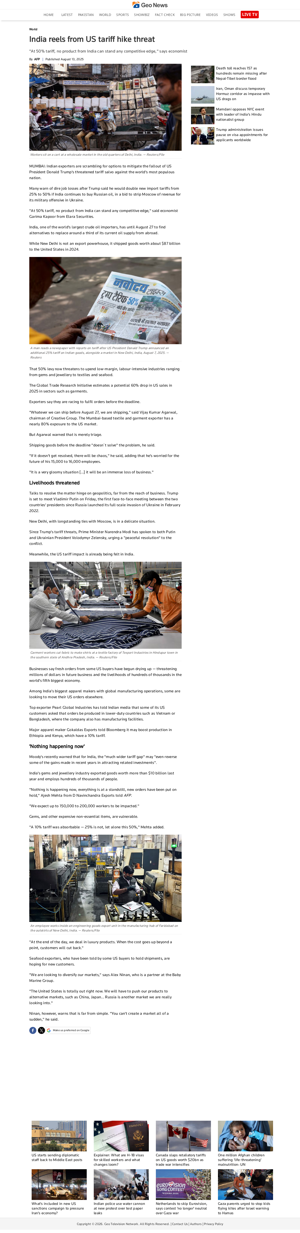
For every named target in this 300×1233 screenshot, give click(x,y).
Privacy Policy (213, 1224)
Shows (229, 14)
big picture (190, 14)
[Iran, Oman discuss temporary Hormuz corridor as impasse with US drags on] (202, 95)
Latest (67, 14)
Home (49, 14)
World (105, 14)
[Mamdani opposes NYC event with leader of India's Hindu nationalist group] (202, 115)
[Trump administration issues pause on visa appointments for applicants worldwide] (202, 136)
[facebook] (32, 1030)
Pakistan (86, 14)
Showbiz (142, 14)
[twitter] (41, 1030)
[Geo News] (150, 5)
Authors (196, 1224)
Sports (122, 14)
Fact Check (165, 14)
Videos (212, 14)
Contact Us (180, 1224)
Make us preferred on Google (71, 1030)
